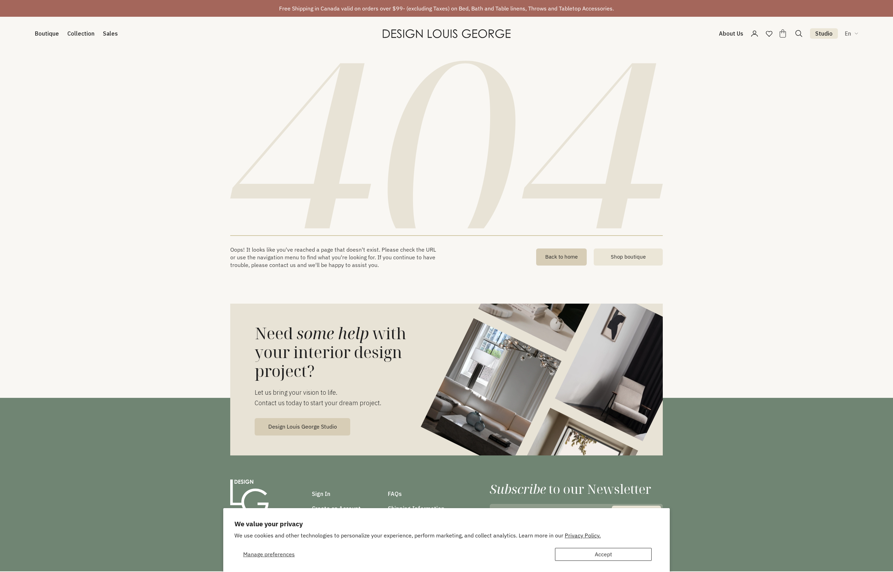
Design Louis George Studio (302, 426)
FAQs (395, 493)
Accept (603, 554)
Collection (81, 33)
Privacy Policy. (583, 535)
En (848, 33)
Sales (110, 33)
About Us (731, 33)
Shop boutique (628, 256)
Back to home (561, 256)
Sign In (321, 493)
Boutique (47, 33)
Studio (824, 33)
